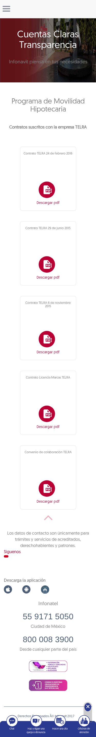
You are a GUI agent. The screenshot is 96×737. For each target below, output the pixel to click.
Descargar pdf (48, 203)
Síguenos (12, 552)
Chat (11, 729)
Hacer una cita (60, 729)
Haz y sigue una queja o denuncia (36, 731)
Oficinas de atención (84, 731)
